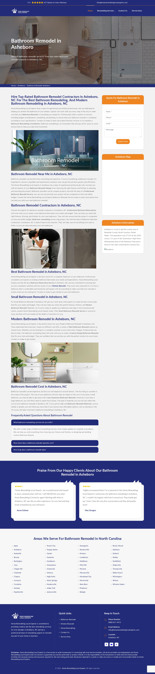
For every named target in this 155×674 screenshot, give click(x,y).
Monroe (83, 569)
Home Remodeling (68, 628)
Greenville (51, 569)
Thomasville (117, 569)
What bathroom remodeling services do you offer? (33, 422)
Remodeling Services (105, 11)
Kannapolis (84, 546)
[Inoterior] (20, 11)
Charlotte (17, 573)
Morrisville (84, 580)
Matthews (83, 561)
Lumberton (84, 557)
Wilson (115, 580)
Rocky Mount (118, 546)
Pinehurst (83, 588)
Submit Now (123, 141)
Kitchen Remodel (67, 624)
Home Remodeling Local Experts (73, 668)
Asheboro (21, 86)
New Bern (83, 584)
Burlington (18, 561)
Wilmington (117, 577)
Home (90, 11)
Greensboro (51, 565)
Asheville (17, 553)
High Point (51, 577)
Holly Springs (52, 580)
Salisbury (116, 550)
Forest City (51, 546)
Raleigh (82, 592)
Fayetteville (18, 592)
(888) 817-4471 (114, 622)
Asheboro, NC (113, 637)
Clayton (17, 577)
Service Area (137, 11)
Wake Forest (117, 573)
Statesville (117, 565)
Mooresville (84, 573)
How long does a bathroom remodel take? (30, 450)
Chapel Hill (18, 569)
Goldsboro (51, 561)
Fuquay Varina (52, 550)
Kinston (83, 553)
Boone (16, 557)
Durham (17, 588)
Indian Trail (51, 588)
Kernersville (84, 550)
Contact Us (122, 11)
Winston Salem (118, 584)
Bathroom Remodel (68, 619)
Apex (16, 546)
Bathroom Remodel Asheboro (38, 86)
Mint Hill (83, 565)
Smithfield (117, 561)
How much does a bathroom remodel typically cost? (34, 443)
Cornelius (17, 584)
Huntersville (51, 584)
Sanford (116, 553)
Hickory (50, 573)
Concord (17, 580)
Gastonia (50, 557)
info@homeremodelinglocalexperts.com (112, 3)
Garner (49, 553)
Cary (15, 565)
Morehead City (85, 577)
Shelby (115, 557)
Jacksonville (51, 592)
